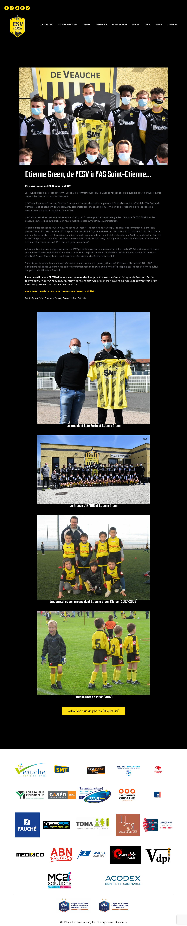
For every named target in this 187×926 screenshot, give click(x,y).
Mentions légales (86, 922)
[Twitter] (28, 8)
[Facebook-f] (6, 8)
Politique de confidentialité (112, 922)
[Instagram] (12, 8)
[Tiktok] (17, 8)
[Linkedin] (22, 8)
